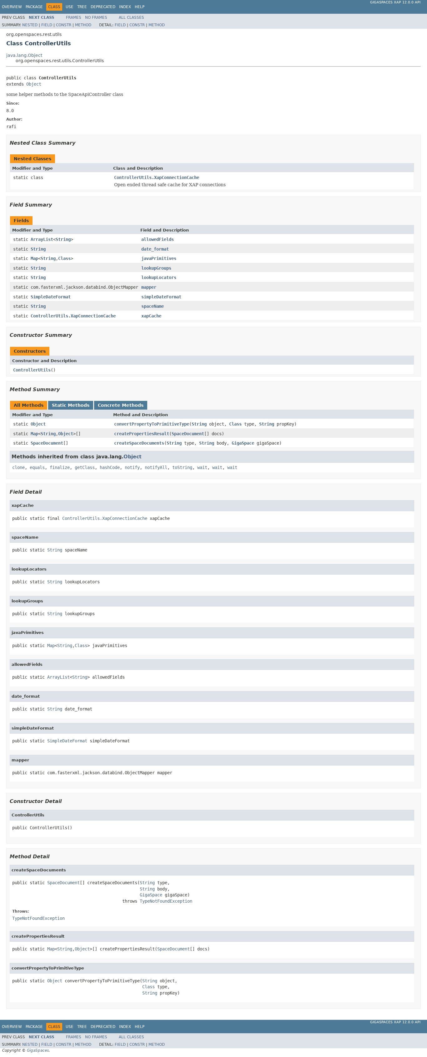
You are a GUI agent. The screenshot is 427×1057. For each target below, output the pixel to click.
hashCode (110, 467)
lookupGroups (156, 268)
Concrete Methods (120, 405)
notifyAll (156, 467)
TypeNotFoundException (166, 901)
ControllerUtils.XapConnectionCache (156, 177)
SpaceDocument (188, 433)
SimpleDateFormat (51, 296)
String (63, 239)
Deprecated (103, 7)
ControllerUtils (32, 369)
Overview (12, 7)
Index (125, 7)
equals (37, 467)
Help (139, 7)
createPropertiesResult (141, 433)
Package (34, 7)
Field (46, 25)
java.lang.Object (24, 55)
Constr (63, 25)
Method (83, 25)
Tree (82, 7)
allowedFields (157, 239)
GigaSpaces (38, 1050)
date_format (155, 249)
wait (202, 467)
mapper (148, 287)
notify (132, 467)
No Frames (96, 17)
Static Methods (70, 405)
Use (69, 7)
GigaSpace (243, 443)
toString (182, 467)
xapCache (151, 315)
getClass (85, 467)
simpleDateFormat (161, 296)
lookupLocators (158, 277)
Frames (73, 17)
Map (34, 258)
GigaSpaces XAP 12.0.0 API (395, 2)
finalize (60, 467)
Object (33, 84)
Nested (30, 25)
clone (18, 467)
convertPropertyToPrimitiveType (151, 423)
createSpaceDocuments (139, 443)
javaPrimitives (158, 258)
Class (64, 258)
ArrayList (42, 239)
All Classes (131, 17)
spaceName (152, 306)
